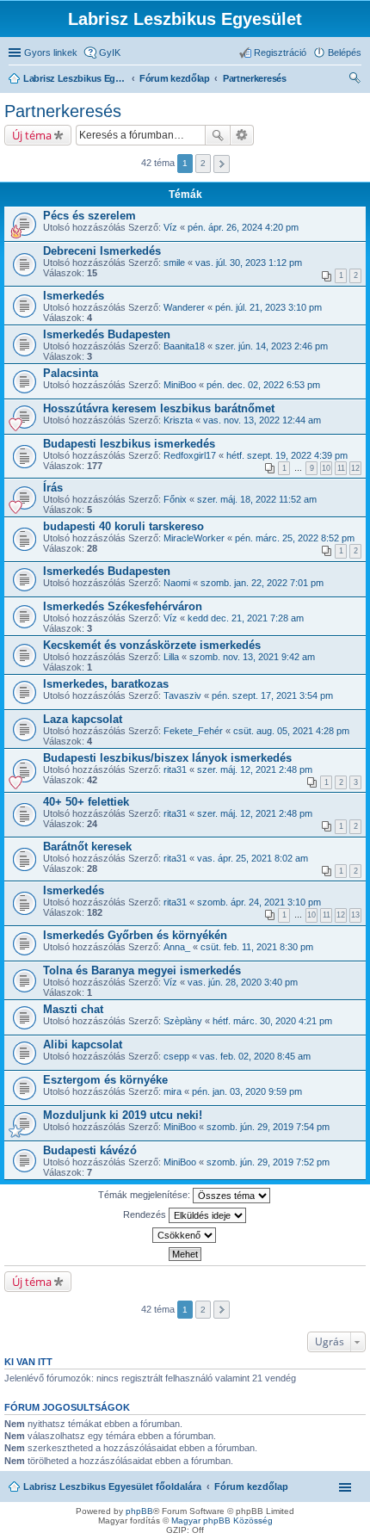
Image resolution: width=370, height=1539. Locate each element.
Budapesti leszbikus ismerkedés (129, 443)
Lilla (171, 657)
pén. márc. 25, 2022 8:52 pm (295, 538)
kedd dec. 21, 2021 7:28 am (246, 618)
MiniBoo (179, 385)
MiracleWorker (194, 538)
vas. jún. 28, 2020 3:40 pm (243, 982)
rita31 (175, 769)
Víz (170, 227)
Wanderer (184, 307)
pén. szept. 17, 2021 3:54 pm (272, 695)
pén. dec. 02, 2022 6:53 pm (263, 385)
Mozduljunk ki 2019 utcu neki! (122, 1115)
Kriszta (178, 420)
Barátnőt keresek (87, 846)
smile (174, 262)
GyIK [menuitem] (109, 52)
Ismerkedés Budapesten (106, 334)
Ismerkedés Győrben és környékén (135, 935)
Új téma (32, 135)
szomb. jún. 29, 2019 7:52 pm (268, 1162)
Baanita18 (184, 346)
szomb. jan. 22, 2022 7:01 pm (262, 583)
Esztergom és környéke (105, 1079)
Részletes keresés (242, 135)
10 (326, 468)
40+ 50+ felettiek (86, 801)
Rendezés (146, 1213)
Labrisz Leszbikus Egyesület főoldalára (112, 1486)
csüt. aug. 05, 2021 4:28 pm (291, 731)
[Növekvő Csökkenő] (185, 1235)
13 (355, 915)
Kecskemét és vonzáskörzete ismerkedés (152, 645)
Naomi (176, 583)
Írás (53, 487)
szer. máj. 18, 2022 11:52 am (257, 499)
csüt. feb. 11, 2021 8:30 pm (256, 947)
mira (172, 1091)
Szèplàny (182, 1021)
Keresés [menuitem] (354, 80)
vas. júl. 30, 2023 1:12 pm (248, 262)
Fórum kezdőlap (251, 1486)
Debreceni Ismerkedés (102, 250)
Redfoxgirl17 (189, 455)
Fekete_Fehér (193, 731)
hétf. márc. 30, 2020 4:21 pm (272, 1021)
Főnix (175, 499)
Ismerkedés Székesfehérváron (122, 606)
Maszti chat (73, 1009)
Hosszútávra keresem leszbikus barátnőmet (158, 408)
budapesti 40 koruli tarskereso (123, 526)
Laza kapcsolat (82, 719)
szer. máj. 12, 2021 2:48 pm (254, 769)
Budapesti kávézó (90, 1150)
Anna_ (176, 947)
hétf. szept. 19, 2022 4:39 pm (287, 455)
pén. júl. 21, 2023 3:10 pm (268, 307)
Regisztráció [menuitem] (280, 52)
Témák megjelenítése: (145, 1194)
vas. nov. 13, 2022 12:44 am (262, 420)
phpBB (139, 1511)
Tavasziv (182, 695)
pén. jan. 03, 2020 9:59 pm (247, 1091)
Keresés (218, 135)
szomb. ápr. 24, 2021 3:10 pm (259, 902)
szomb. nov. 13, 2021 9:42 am (252, 657)
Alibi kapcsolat (82, 1044)
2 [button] (203, 163)
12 (355, 468)
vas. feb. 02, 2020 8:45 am (255, 1056)
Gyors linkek (50, 52)
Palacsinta (70, 373)
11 (341, 468)
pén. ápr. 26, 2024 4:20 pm (243, 227)
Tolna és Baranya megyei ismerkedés (142, 970)
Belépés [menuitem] (344, 52)
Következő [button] (221, 164)
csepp (176, 1056)
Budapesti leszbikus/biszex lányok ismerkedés (167, 757)
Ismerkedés (73, 295)
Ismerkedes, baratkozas (106, 683)
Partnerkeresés (62, 111)
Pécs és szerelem (89, 215)
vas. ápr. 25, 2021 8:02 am (252, 858)
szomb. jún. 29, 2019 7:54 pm (268, 1127)
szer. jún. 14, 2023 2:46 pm (271, 346)
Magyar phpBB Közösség (222, 1520)
